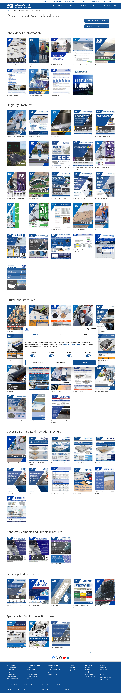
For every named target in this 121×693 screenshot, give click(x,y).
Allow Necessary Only (37, 362)
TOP (90, 652)
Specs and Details (32, 674)
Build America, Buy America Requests (105, 678)
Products (29, 667)
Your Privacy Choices (73, 689)
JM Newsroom (89, 674)
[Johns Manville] (19, 6)
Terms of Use (42, 689)
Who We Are (56, 1)
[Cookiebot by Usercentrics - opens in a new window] (88, 329)
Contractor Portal (32, 669)
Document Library (53, 674)
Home (8, 10)
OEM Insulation (11, 674)
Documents (96, 1)
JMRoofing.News (31, 673)
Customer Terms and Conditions (54, 684)
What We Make (70, 1)
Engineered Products (55, 665)
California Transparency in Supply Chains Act (56, 689)
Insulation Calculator (13, 678)
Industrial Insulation (12, 671)
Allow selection (60, 362)
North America (74, 667)
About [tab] (85, 334)
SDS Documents (11, 680)
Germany (72, 669)
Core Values (88, 673)
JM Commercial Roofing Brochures (40, 10)
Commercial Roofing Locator (13, 684)
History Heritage (89, 671)
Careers (45, 1)
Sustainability (89, 669)
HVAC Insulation (11, 669)
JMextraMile (51, 673)
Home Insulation (11, 676)
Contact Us (83, 1)
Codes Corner (31, 671)
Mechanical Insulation (13, 673)
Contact (103, 665)
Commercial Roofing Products (20, 10)
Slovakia (72, 671)
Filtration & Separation (54, 669)
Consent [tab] (35, 334)
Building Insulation (12, 667)
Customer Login (110, 1)
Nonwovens (51, 671)
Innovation (88, 667)
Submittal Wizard (32, 676)
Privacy (35, 689)
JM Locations (103, 669)
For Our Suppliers (90, 676)
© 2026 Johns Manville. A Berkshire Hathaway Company (19, 689)
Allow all (84, 362)
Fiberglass (51, 667)
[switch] (51, 355)
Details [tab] (61, 334)
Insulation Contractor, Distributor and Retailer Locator (33, 684)
